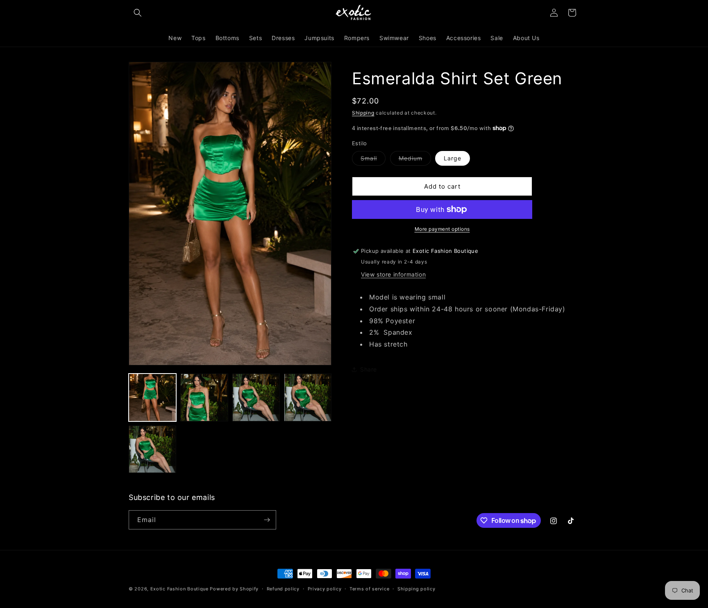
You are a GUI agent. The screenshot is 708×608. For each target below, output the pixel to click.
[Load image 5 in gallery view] (152, 449)
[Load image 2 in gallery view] (204, 397)
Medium (415, 160)
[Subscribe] (267, 519)
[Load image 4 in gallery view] (307, 397)
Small (373, 160)
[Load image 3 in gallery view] (256, 397)
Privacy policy (325, 589)
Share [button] (368, 369)
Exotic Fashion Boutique (179, 589)
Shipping (363, 113)
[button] (138, 13)
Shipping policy (416, 589)
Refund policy (283, 589)
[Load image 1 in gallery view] (152, 397)
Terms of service (369, 589)
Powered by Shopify (234, 589)
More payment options (442, 229)
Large (452, 158)
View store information (393, 274)
